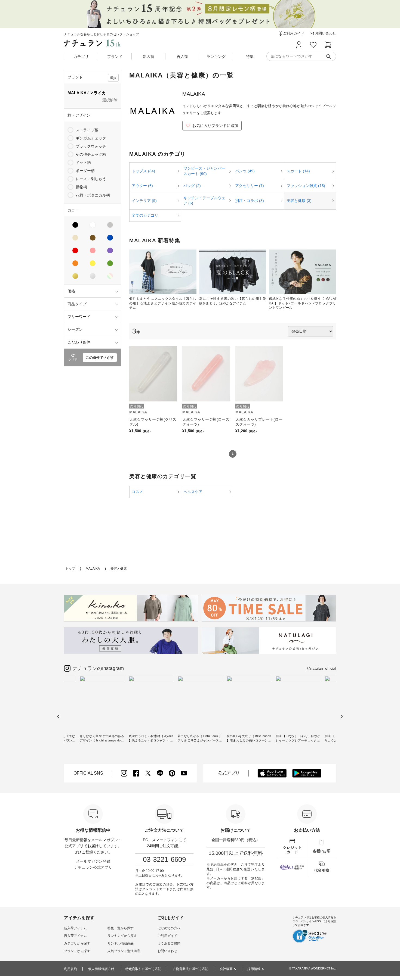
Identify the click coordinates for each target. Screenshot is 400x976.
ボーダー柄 (85, 171)
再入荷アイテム (75, 936)
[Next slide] (341, 716)
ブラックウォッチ (91, 146)
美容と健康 (118, 568)
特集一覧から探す (120, 928)
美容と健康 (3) (299, 200)
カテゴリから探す (77, 943)
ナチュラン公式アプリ (93, 867)
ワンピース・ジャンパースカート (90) (204, 171)
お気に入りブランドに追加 (215, 125)
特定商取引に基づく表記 (143, 969)
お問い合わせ (167, 951)
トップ (70, 568)
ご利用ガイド (167, 936)
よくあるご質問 (169, 943)
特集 (250, 56)
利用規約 (70, 969)
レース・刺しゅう (91, 179)
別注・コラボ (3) (249, 200)
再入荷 (182, 56)
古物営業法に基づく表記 (190, 969)
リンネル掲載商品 (120, 943)
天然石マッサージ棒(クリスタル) (152, 421)
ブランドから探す (77, 951)
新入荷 (148, 56)
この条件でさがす (100, 358)
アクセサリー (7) (249, 185)
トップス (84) (143, 171)
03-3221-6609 (164, 859)
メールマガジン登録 (93, 861)
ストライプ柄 (87, 130)
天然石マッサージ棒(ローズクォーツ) (205, 421)
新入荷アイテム (75, 928)
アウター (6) (142, 185)
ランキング (216, 56)
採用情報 (253, 969)
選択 (113, 78)
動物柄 (81, 187)
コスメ (137, 491)
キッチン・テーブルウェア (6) (204, 200)
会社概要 (226, 969)
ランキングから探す (122, 936)
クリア (72, 359)
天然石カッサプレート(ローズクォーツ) (258, 421)
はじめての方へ (169, 928)
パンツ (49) (245, 171)
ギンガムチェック (91, 138)
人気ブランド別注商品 (123, 951)
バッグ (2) (192, 185)
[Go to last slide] (58, 716)
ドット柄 (83, 162)
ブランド (114, 56)
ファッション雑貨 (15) (306, 185)
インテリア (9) (144, 200)
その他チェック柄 (91, 154)
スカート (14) (298, 171)
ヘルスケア (192, 491)
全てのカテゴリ (145, 215)
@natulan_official (321, 668)
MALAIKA (93, 568)
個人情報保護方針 (101, 969)
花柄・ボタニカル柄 (93, 195)
